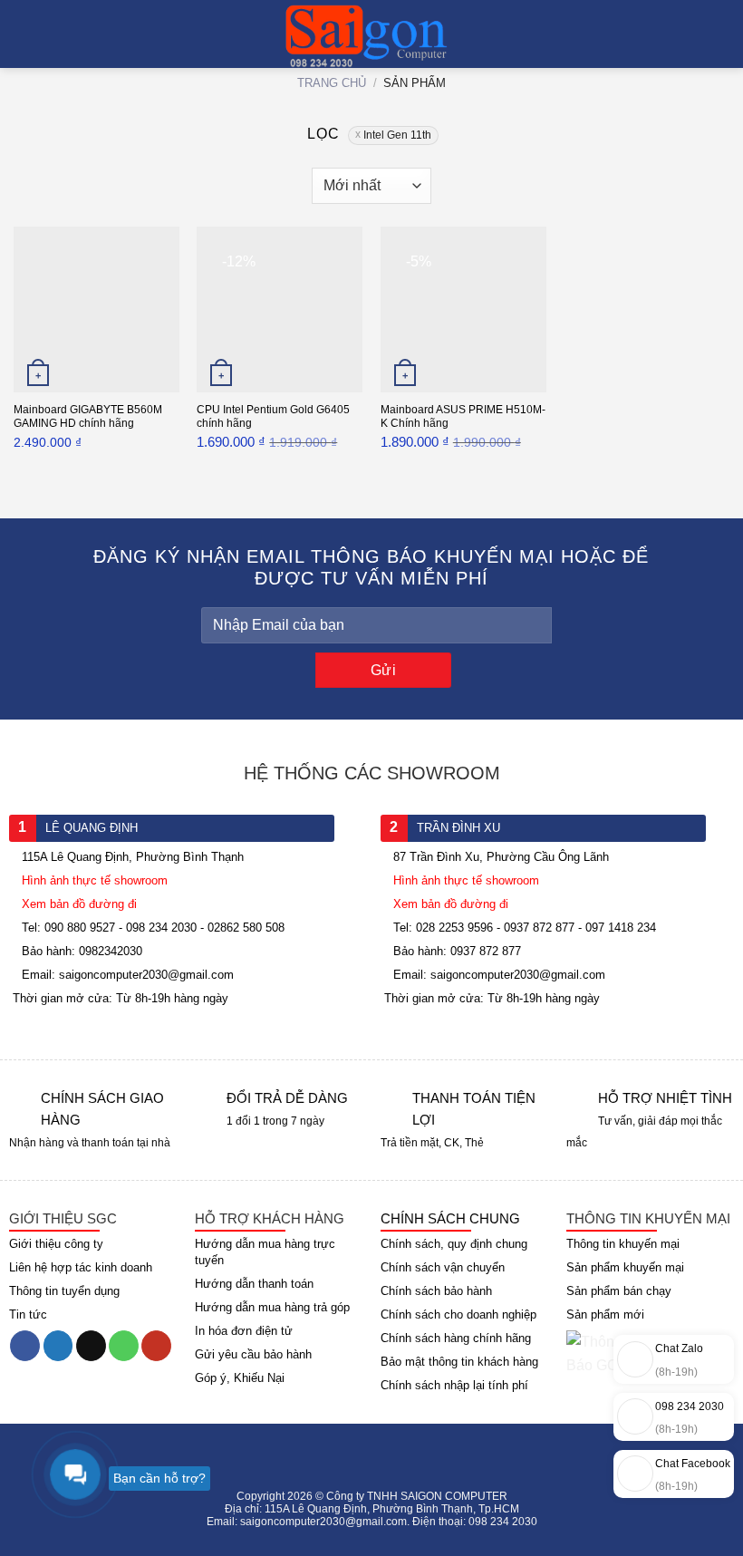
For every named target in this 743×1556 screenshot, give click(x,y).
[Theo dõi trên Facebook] (25, 1345)
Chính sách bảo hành (436, 1291)
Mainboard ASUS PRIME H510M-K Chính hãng (463, 416)
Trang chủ (331, 83)
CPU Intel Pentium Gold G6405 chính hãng (273, 416)
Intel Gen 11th (397, 135)
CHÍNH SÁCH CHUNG (450, 1218)
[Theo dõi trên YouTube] (156, 1345)
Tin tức (28, 1314)
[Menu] (24, 36)
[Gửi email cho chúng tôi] (91, 1345)
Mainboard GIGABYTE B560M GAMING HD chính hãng (88, 416)
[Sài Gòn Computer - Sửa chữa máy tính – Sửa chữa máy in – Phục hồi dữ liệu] (372, 36)
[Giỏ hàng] (720, 36)
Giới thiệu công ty (56, 1244)
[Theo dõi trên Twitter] (58, 1345)
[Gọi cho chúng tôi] (124, 1345)
